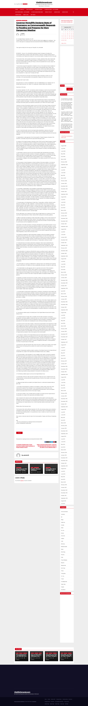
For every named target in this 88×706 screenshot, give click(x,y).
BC (61, 516)
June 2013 (63, 473)
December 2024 (64, 186)
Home (16, 9)
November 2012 (64, 492)
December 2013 (64, 457)
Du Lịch (62, 530)
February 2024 (64, 213)
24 (67, 38)
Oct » (65, 43)
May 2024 (63, 204)
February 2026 (64, 161)
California (63, 522)
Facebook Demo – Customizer (51, 9)
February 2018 (64, 328)
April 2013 (63, 479)
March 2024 (63, 210)
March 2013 (63, 482)
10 (67, 33)
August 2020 (63, 258)
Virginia (62, 586)
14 (62, 36)
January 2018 (64, 331)
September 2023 (64, 226)
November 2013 (64, 460)
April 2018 (63, 323)
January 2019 (64, 299)
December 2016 (64, 366)
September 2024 (64, 194)
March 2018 (63, 326)
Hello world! (63, 137)
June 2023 (63, 234)
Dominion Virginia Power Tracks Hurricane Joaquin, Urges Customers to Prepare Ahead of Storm (25, 446)
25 (69, 38)
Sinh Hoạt (63, 568)
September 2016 (64, 374)
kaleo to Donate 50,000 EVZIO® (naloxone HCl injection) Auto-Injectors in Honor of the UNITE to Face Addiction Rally (46, 446)
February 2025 (64, 180)
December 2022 (64, 239)
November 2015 (64, 401)
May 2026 (63, 153)
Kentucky (63, 543)
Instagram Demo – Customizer (49, 701)
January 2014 (64, 455)
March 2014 (63, 449)
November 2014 (64, 430)
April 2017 (63, 355)
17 (67, 36)
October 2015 (63, 404)
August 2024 (63, 196)
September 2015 (64, 406)
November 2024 (64, 188)
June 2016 (63, 382)
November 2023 (64, 221)
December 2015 (64, 398)
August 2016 (63, 377)
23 (65, 38)
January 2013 (64, 487)
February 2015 (64, 425)
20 (73, 36)
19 (71, 36)
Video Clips (25, 14)
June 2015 (63, 414)
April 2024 (63, 207)
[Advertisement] (67, 65)
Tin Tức (62, 576)
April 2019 (63, 291)
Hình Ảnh (63, 535)
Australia (63, 514)
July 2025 (63, 169)
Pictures (62, 554)
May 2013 (63, 476)
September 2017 (64, 342)
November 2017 (64, 336)
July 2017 (63, 347)
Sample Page (18, 14)
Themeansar (34, 701)
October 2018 (63, 307)
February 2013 (64, 484)
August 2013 (63, 468)
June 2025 (63, 172)
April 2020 (63, 269)
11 (69, 33)
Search (62, 85)
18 (69, 36)
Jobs (62, 541)
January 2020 (64, 277)
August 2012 (63, 500)
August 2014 (63, 436)
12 (71, 33)
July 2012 (63, 503)
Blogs (62, 519)
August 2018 (63, 312)
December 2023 (64, 218)
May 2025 (63, 175)
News (62, 549)
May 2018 (63, 320)
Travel (62, 578)
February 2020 (64, 274)
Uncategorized (24, 20)
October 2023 (64, 223)
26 (71, 38)
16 (65, 36)
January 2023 (64, 237)
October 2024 (64, 191)
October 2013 (63, 463)
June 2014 (63, 441)
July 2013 (63, 471)
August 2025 (63, 167)
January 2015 (64, 428)
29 (63, 40)
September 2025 (64, 164)
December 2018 (64, 301)
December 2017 (64, 334)
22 (63, 38)
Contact (22, 9)
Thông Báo (63, 573)
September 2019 (64, 288)
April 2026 (63, 156)
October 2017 (63, 339)
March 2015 (63, 422)
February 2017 (64, 361)
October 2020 (64, 253)
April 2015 (63, 420)
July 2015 (63, 412)
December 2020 (64, 250)
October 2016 (63, 371)
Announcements (64, 511)
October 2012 (63, 495)
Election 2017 (29, 9)
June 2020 (63, 264)
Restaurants (63, 565)
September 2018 (64, 309)
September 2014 (64, 433)
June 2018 (63, 317)
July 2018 (63, 315)
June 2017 (63, 350)
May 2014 (63, 444)
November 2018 (64, 304)
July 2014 (63, 439)
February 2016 (64, 393)
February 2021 (64, 248)
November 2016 (64, 369)
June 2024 (63, 202)
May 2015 (63, 417)
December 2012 (64, 490)
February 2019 (64, 296)
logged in (22, 480)
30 (65, 40)
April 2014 (63, 447)
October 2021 (63, 242)
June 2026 (63, 151)
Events (32, 467)
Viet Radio (33, 14)
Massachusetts (64, 546)
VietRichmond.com (44, 2)
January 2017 (64, 363)
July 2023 (63, 231)
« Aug (62, 43)
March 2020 (63, 272)
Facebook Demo (38, 9)
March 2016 (63, 390)
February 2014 (64, 452)
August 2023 (63, 229)
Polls (62, 557)
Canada (62, 525)
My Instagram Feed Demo (59, 701)
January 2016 (64, 395)
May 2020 (63, 266)
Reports (62, 562)
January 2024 (64, 215)
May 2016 (63, 385)
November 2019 (64, 282)
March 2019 (63, 293)
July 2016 (63, 379)
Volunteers (63, 589)
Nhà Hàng (63, 551)
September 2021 (64, 245)
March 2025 (63, 178)
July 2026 (63, 148)
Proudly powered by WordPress (19, 701)
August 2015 (63, 409)
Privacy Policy (66, 701)
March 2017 (63, 358)
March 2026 (63, 159)
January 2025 (64, 183)
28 (62, 40)
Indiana (62, 538)
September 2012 (64, 498)
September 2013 (64, 465)
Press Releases (19, 20)
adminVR (22, 33)
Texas (62, 570)
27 (73, 38)
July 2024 (63, 199)
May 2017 (63, 352)
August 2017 (63, 344)
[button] (73, 12)
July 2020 (63, 261)
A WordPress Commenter (66, 136)
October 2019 (63, 285)
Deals (62, 527)
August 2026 (63, 145)
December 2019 (64, 280)
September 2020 (64, 256)
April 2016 (63, 387)
